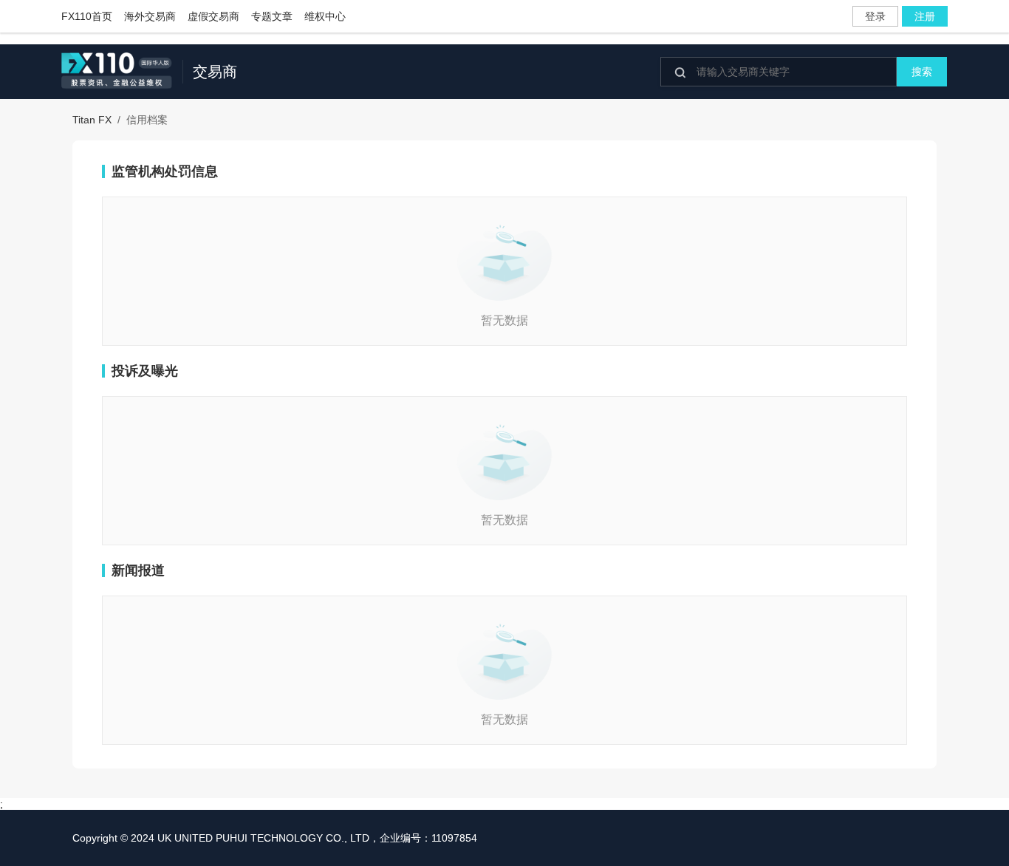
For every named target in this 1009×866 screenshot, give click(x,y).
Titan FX (92, 120)
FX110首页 (86, 16)
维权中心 (325, 16)
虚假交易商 (213, 16)
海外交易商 (150, 16)
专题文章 (272, 16)
